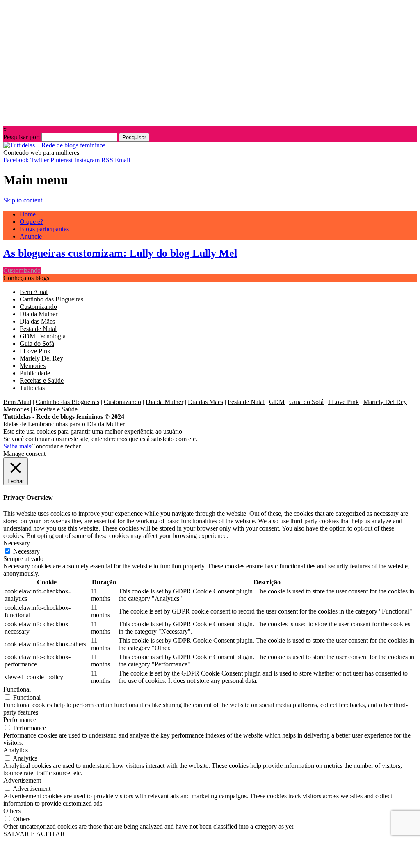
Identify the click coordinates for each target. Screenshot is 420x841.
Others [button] (12, 810)
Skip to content (22, 200)
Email (122, 159)
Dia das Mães (37, 321)
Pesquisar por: (21, 136)
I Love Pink (35, 350)
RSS (107, 159)
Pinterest (61, 159)
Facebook (16, 159)
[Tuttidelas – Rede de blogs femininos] (54, 145)
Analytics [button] (15, 750)
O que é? (31, 221)
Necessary (26, 551)
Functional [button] (17, 689)
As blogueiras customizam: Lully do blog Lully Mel (120, 253)
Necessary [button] (16, 543)
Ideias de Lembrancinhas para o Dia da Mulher (64, 423)
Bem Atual (34, 291)
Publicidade (35, 373)
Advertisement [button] (22, 780)
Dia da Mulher (38, 313)
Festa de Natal (38, 328)
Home (28, 214)
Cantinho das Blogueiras (51, 299)
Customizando (22, 270)
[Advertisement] (210, 60)
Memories (33, 365)
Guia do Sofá (37, 343)
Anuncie (31, 236)
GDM (277, 401)
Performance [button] (19, 719)
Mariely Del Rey (41, 358)
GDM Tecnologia (43, 336)
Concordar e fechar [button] (56, 446)
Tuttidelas (32, 387)
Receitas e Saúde (42, 380)
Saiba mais (17, 446)
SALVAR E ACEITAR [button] (34, 833)
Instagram (87, 159)
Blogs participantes (44, 228)
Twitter (39, 159)
